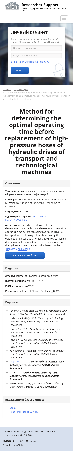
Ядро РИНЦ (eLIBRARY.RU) (24, 411)
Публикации (21, 89)
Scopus (14, 407)
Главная (7, 89)
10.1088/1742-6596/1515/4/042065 (26, 218)
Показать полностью (18, 248)
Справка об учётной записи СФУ (30, 61)
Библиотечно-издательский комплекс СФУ (30, 431)
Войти (19, 70)
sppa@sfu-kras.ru (22, 445)
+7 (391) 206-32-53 (25, 441)
